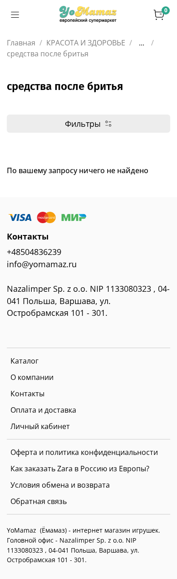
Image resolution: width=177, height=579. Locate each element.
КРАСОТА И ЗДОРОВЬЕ (85, 43)
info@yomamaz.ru (42, 264)
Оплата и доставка (43, 410)
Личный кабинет (40, 426)
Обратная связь (38, 501)
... (141, 43)
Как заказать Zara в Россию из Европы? (79, 469)
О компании (32, 377)
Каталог (24, 361)
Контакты (27, 394)
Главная (21, 43)
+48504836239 (34, 251)
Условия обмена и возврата (60, 485)
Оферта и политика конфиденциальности (84, 452)
